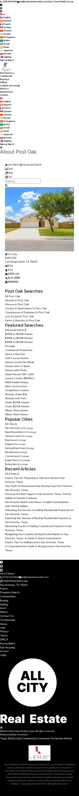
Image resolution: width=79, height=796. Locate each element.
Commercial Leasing (10, 85)
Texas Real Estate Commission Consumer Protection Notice (36, 738)
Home (3, 623)
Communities (8, 596)
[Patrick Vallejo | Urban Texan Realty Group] (33, 723)
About (3, 88)
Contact (4, 95)
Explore (4, 588)
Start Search (6, 73)
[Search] (6, 185)
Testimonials (7, 619)
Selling (3, 82)
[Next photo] (69, 222)
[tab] (39, 169)
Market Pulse (6, 92)
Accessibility (7, 643)
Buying (3, 79)
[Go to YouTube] (1, 11)
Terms (4, 635)
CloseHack (22, 734)
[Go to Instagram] (1, 8)
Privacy (4, 631)
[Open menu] (1, 147)
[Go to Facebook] (1, 4)
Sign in (11, 60)
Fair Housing (7, 647)
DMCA (4, 639)
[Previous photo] (9, 222)
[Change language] (3, 14)
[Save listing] (6, 254)
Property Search (10, 592)
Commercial (6, 76)
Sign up (3, 60)
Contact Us (7, 615)
